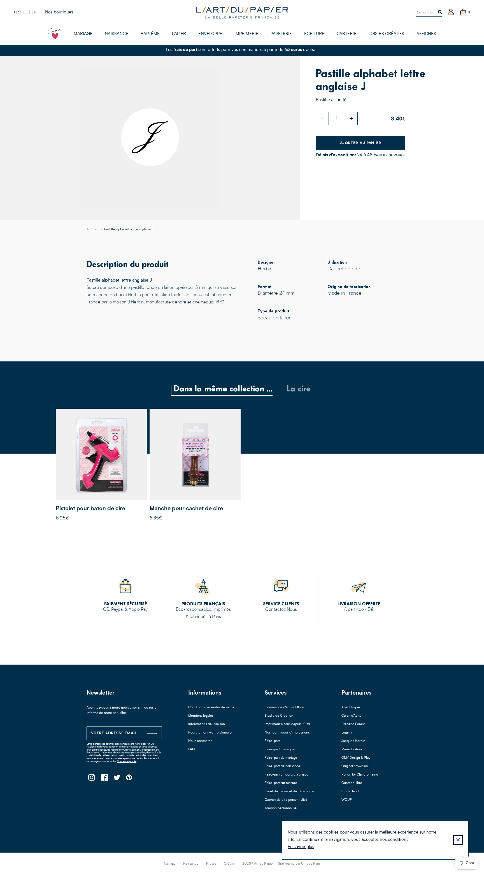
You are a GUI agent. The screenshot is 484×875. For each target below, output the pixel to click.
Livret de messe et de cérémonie (289, 791)
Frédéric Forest (353, 724)
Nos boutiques (59, 12)
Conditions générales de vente (211, 707)
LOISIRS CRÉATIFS (386, 34)
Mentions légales (200, 716)
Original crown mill (355, 766)
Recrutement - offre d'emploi (210, 732)
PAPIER (179, 34)
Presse (211, 863)
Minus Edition (351, 749)
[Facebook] (104, 779)
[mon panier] (463, 12)
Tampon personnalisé (281, 808)
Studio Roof (350, 791)
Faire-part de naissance (282, 766)
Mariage (170, 863)
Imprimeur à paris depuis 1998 (287, 724)
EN (34, 12)
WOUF (346, 800)
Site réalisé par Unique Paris (299, 863)
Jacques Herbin (353, 741)
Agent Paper (350, 707)
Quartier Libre (351, 783)
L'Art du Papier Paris (242, 12)
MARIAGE (83, 34)
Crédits (229, 863)
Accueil (92, 229)
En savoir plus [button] (301, 847)
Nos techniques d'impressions (287, 732)
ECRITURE (314, 34)
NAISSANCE (116, 34)
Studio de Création (279, 716)
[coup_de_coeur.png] (54, 33)
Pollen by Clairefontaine (359, 774)
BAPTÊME (150, 34)
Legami (346, 732)
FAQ (191, 749)
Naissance (191, 863)
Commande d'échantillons (284, 707)
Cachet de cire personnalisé (286, 800)
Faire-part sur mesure (281, 783)
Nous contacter (200, 741)
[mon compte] (451, 12)
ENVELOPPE (210, 34)
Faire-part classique (280, 749)
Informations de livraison (206, 724)
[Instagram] (91, 779)
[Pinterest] (129, 779)
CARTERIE (346, 34)
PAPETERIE (281, 34)
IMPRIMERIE (246, 34)
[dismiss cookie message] (458, 840)
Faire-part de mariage (281, 758)
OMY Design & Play (355, 758)
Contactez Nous (281, 609)
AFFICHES (426, 34)
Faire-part (272, 741)
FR (16, 12)
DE (25, 12)
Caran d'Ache (351, 716)
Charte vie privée (126, 761)
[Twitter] (117, 779)
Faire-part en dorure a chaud (286, 774)
